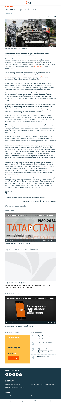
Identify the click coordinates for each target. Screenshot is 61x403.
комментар (9, 6)
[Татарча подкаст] (10, 401)
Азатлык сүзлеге (12, 332)
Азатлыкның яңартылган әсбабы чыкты (19, 298)
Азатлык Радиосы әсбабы (37, 396)
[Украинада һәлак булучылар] (30, 266)
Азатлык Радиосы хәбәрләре (12, 396)
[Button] (40, 17)
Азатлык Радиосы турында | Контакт (15, 387)
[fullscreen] (54, 240)
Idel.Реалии (37, 401)
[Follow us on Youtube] (10, 374)
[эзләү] (51, 401)
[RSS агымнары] (20, 374)
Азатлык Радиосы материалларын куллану (42, 384)
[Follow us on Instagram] (13, 374)
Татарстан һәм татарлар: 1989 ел (17, 215)
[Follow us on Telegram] (17, 374)
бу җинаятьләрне (39, 66)
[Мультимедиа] (23, 401)
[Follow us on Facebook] (6, 374)
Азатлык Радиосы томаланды (13, 384)
